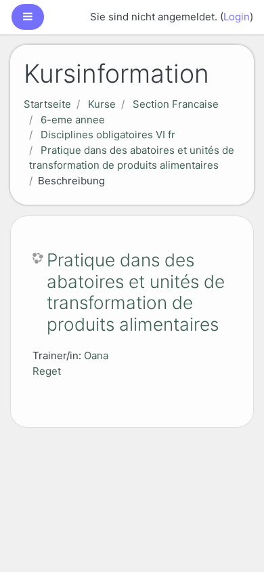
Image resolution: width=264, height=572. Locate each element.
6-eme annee (73, 119)
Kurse (102, 104)
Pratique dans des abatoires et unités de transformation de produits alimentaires (136, 292)
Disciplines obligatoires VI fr (108, 134)
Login (236, 16)
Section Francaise (176, 104)
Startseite (47, 104)
